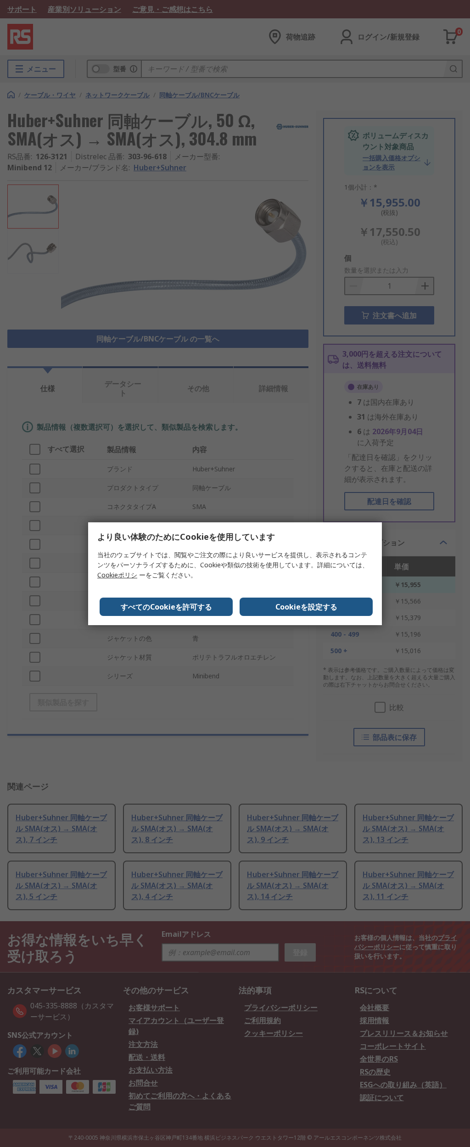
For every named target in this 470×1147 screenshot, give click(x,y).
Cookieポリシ (117, 575)
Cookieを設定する (306, 607)
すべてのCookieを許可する (166, 607)
